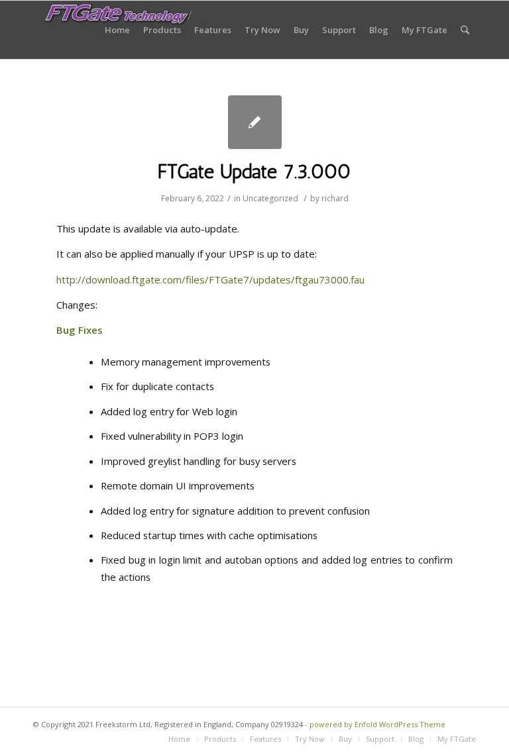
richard (335, 198)
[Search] (465, 30)
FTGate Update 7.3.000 (254, 171)
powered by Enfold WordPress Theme (377, 724)
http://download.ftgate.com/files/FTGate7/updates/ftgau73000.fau (210, 279)
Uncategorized (270, 198)
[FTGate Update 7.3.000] (255, 122)
